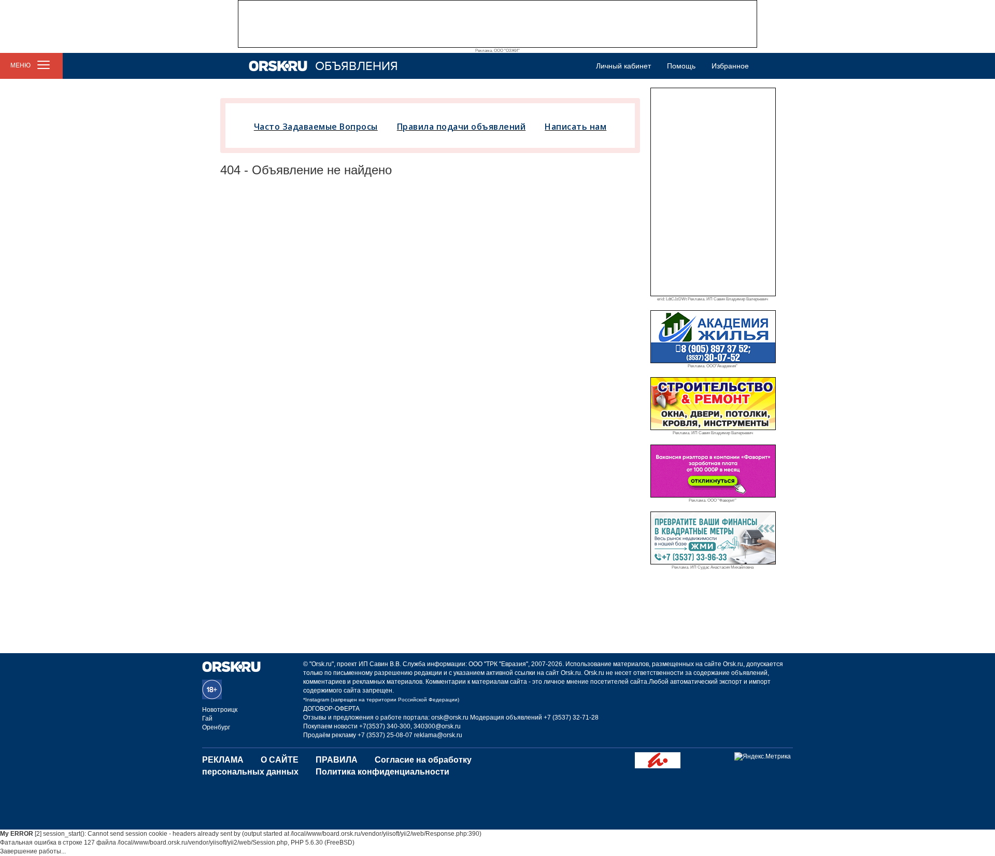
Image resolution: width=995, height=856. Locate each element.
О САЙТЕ (279, 759)
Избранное (730, 66)
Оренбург (216, 727)
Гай (207, 718)
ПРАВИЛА (337, 759)
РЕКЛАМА (223, 759)
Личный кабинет (623, 66)
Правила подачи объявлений (461, 126)
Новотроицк (219, 709)
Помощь (681, 66)
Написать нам (575, 126)
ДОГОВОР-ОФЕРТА (331, 708)
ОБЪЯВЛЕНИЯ (356, 66)
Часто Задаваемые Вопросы (316, 126)
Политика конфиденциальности (382, 771)
